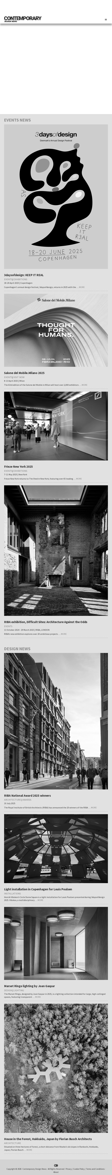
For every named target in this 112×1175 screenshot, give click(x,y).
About (56, 1172)
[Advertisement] (58, 7)
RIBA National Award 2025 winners (27, 795)
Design (8, 990)
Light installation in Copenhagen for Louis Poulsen (38, 889)
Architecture (12, 799)
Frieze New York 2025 (18, 466)
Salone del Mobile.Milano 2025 (24, 373)
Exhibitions (20, 279)
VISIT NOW (18, 377)
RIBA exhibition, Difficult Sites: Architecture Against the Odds (45, 622)
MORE (82, 287)
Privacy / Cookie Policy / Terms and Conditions (85, 1169)
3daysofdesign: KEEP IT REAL (24, 275)
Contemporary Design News (35, 1169)
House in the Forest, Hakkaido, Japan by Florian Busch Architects (48, 1139)
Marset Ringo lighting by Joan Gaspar (29, 986)
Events (8, 279)
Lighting (19, 990)
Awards (26, 799)
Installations (12, 893)
